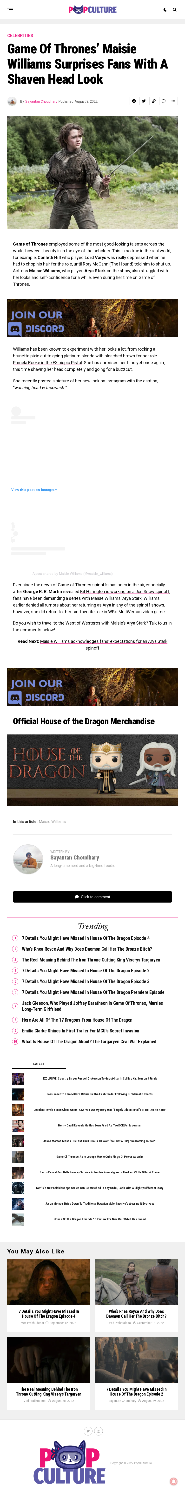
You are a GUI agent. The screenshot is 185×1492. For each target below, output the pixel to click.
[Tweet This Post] (143, 101)
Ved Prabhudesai (32, 1323)
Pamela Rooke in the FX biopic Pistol (47, 362)
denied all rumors (42, 604)
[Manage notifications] (174, 1481)
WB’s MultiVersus (125, 611)
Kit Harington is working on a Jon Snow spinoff (124, 591)
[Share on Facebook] (134, 101)
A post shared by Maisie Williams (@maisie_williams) (73, 573)
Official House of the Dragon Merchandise (84, 721)
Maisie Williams (52, 822)
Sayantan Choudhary (41, 101)
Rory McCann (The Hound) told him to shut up (126, 263)
